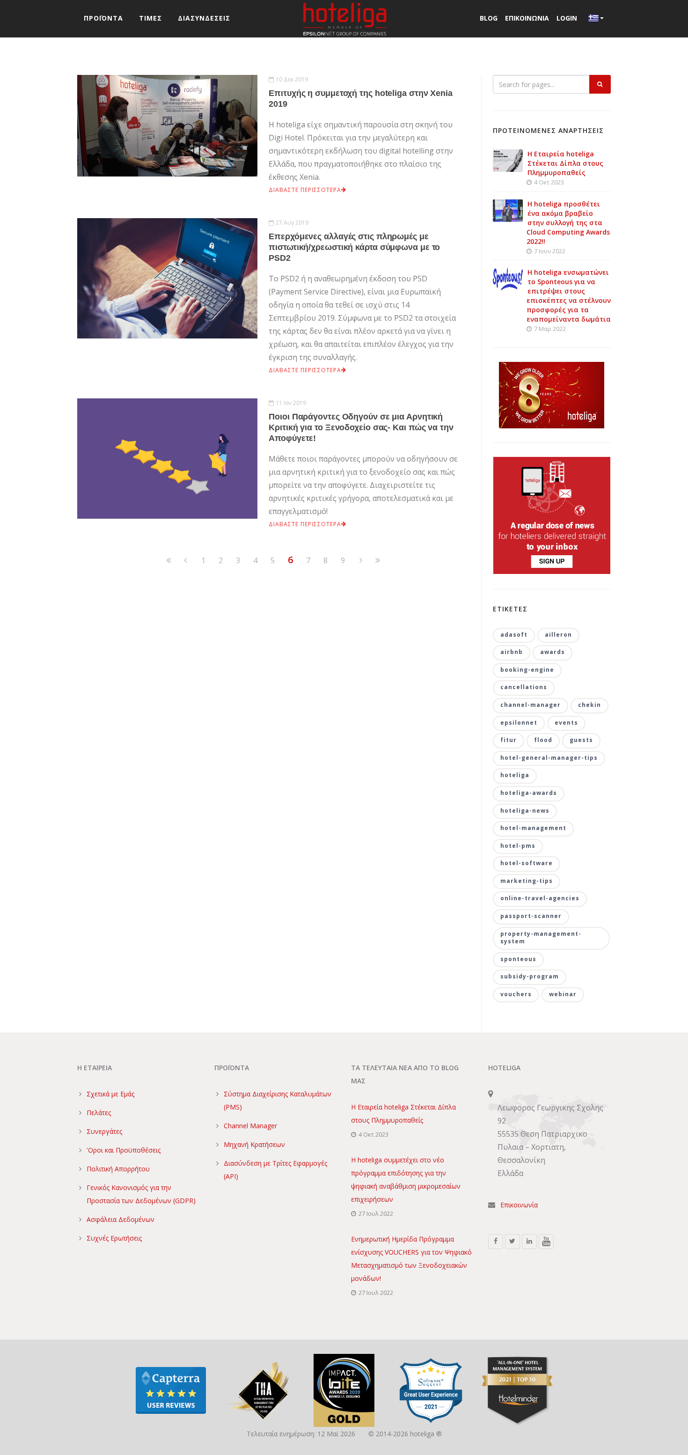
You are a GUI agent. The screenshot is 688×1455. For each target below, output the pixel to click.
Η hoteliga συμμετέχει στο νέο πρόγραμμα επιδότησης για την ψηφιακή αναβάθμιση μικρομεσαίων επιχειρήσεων (406, 1179)
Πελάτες (99, 1112)
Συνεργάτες (104, 1131)
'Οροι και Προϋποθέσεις (124, 1150)
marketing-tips (526, 881)
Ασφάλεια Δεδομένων (120, 1219)
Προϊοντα (103, 18)
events (566, 723)
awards (552, 652)
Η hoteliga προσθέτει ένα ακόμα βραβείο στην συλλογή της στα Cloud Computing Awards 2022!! (568, 222)
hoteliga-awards (528, 793)
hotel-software (526, 863)
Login (566, 18)
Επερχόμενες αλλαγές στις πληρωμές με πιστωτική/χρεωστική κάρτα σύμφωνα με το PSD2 (354, 247)
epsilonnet (518, 723)
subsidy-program (529, 976)
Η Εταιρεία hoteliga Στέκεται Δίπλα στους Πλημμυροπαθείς (565, 163)
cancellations (523, 687)
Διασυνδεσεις (204, 18)
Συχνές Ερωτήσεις (114, 1238)
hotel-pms (517, 846)
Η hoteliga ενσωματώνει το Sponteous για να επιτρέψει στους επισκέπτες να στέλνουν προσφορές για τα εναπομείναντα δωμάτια (569, 295)
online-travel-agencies (539, 898)
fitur (508, 740)
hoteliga (514, 775)
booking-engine (527, 670)
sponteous (518, 959)
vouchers (516, 994)
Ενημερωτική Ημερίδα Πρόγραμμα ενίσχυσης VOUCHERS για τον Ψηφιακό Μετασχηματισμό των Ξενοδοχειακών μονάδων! (411, 1259)
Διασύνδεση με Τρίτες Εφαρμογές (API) (275, 1170)
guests (581, 740)
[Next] (361, 560)
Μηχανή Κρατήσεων (254, 1144)
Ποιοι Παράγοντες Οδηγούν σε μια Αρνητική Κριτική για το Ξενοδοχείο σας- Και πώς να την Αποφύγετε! (361, 427)
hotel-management (533, 828)
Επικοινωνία (519, 1204)
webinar (563, 994)
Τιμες (150, 18)
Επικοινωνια (527, 18)
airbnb (511, 652)
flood (543, 740)
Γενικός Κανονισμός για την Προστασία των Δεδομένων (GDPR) (141, 1194)
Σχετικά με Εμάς (110, 1093)
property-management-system (540, 938)
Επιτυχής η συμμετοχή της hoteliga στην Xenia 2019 (361, 98)
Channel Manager (250, 1125)
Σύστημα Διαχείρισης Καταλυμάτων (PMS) (277, 1100)
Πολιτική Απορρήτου (118, 1168)
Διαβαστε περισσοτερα (305, 190)
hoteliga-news (524, 811)
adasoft (513, 635)
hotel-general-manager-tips (549, 758)
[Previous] (168, 560)
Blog (489, 18)
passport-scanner (531, 916)
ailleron (558, 635)
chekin (589, 705)
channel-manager (530, 705)
